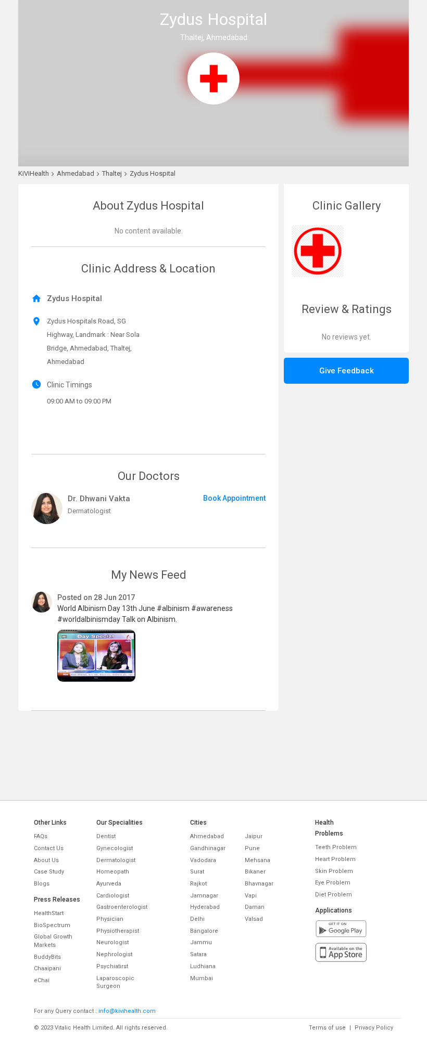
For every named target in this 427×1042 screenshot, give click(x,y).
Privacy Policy (374, 1027)
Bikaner (255, 871)
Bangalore (204, 931)
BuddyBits (47, 957)
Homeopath (112, 871)
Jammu (201, 942)
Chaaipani (47, 968)
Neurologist (112, 942)
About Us (46, 860)
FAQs (40, 836)
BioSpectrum (52, 925)
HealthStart (49, 913)
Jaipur (253, 836)
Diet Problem (333, 894)
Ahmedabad (207, 836)
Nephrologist (114, 954)
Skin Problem (334, 871)
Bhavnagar (259, 883)
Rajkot (198, 883)
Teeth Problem (336, 847)
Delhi (197, 919)
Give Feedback (346, 370)
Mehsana (257, 860)
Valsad (254, 919)
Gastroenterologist (121, 907)
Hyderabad (205, 907)
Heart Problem (335, 859)
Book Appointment (234, 498)
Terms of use (327, 1027)
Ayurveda (108, 883)
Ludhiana (203, 966)
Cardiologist (112, 895)
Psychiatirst (112, 966)
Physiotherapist (117, 931)
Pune (252, 848)
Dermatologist (115, 860)
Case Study (49, 871)
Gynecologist (114, 848)
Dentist (106, 836)
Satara (198, 954)
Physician (109, 919)
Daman (255, 907)
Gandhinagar (207, 848)
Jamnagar (204, 895)
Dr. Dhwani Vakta (99, 498)
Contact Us (49, 848)
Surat (197, 871)
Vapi (251, 895)
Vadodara (203, 860)
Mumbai (201, 978)
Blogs (41, 883)
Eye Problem (332, 882)
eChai (41, 980)
